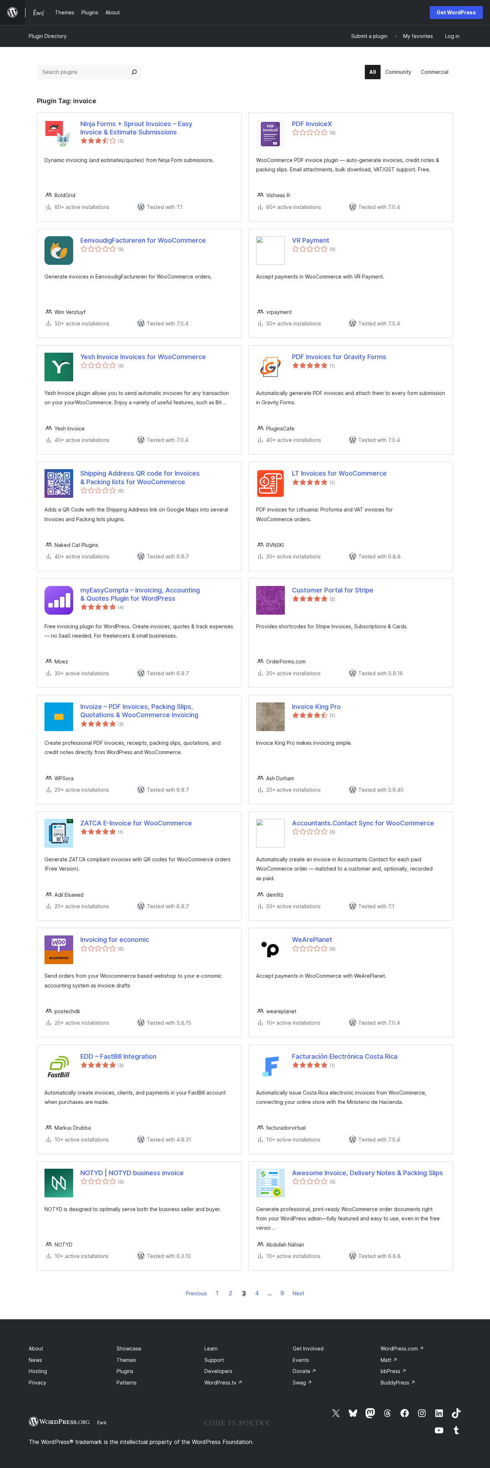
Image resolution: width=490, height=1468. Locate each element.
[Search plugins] (134, 72)
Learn (211, 1348)
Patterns (127, 1382)
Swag (302, 1382)
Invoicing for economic (114, 939)
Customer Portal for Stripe (332, 590)
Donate (304, 1371)
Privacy (37, 1382)
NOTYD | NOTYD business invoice (132, 1173)
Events (301, 1360)
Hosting (38, 1371)
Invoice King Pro (316, 706)
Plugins (125, 1371)
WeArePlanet (312, 939)
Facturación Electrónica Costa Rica (344, 1056)
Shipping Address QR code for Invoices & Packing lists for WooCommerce (140, 477)
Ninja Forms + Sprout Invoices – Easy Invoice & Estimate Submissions (136, 128)
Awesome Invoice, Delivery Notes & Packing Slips (367, 1173)
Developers (218, 1371)
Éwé (102, 1422)
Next (298, 1293)
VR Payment (310, 240)
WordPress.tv (223, 1382)
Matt (389, 1360)
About (36, 1348)
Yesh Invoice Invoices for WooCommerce (143, 357)
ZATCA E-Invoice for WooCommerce (136, 823)
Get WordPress (456, 12)
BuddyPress (398, 1382)
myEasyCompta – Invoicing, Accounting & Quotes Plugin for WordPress (140, 594)
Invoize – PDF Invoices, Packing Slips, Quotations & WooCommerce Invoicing (139, 711)
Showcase (129, 1348)
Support (214, 1360)
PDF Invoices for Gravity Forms (339, 357)
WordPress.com (402, 1348)
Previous (196, 1293)
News (35, 1360)
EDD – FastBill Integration (118, 1056)
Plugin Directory (48, 36)
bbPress (393, 1371)
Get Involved (308, 1348)
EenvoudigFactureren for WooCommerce (143, 240)
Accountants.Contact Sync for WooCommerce (363, 823)
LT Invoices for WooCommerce (339, 473)
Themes (126, 1360)
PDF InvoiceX (312, 124)
